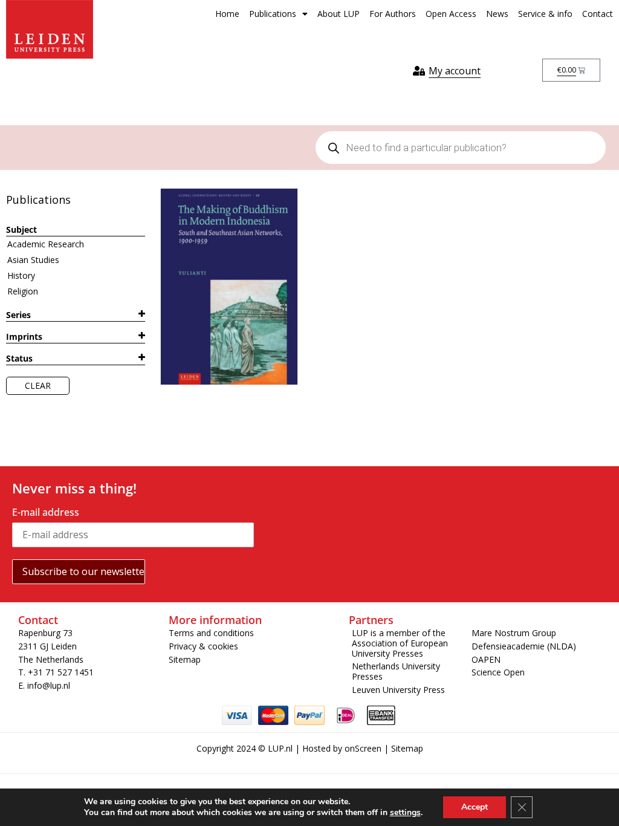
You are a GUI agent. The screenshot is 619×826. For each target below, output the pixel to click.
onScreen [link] (363, 748)
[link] (49, 29)
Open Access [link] (451, 13)
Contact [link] (597, 13)
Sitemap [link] (407, 748)
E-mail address (45, 512)
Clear (38, 385)
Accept (474, 807)
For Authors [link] (392, 13)
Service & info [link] (545, 13)
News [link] (497, 13)
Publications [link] (272, 13)
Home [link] (227, 13)
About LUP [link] (338, 13)
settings (405, 812)
